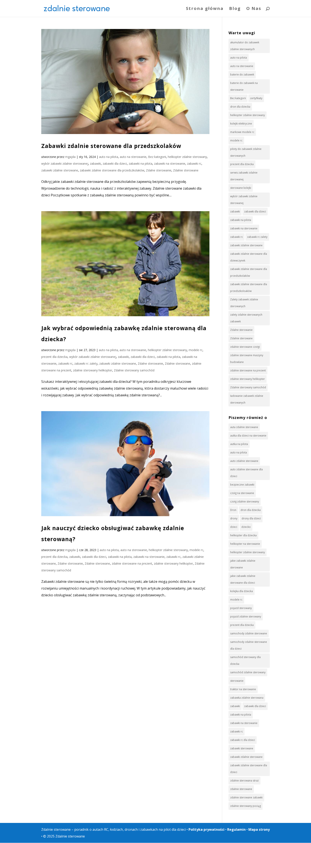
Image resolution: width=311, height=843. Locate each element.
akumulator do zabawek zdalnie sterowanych (244, 46)
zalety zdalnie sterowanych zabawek (246, 318)
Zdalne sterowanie (158, 170)
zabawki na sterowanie (169, 163)
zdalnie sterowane (241, 789)
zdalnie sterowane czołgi (245, 347)
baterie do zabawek (242, 74)
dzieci (233, 527)
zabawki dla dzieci (115, 163)
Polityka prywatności (206, 829)
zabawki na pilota (140, 163)
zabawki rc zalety (86, 363)
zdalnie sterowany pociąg (245, 806)
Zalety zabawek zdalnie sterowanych (244, 303)
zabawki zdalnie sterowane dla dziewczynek (248, 257)
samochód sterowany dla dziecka (245, 660)
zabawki (95, 163)
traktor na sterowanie (243, 689)
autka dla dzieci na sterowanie (248, 435)
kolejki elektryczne (241, 123)
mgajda (70, 157)
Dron (233, 510)
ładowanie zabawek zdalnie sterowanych (246, 399)
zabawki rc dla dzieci (242, 740)
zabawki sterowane (241, 748)
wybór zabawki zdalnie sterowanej (64, 163)
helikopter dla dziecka (243, 535)
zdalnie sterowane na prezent (132, 563)
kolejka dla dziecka (241, 591)
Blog (235, 9)
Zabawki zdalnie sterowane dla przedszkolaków (111, 146)
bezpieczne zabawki (242, 484)
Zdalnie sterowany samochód (134, 370)
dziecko (246, 527)
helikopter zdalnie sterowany (187, 157)
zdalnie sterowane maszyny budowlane (246, 358)
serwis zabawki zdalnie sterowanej (243, 176)
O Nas (253, 9)
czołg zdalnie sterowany (244, 501)
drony (233, 518)
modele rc (195, 350)
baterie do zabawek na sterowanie (244, 86)
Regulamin (236, 829)
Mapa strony (259, 829)
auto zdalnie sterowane (244, 461)
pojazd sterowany (241, 608)
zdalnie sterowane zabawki (246, 797)
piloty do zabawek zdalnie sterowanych (245, 152)
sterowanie (237, 681)
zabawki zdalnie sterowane (59, 170)
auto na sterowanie (133, 157)
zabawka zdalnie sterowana (246, 697)
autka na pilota (239, 444)
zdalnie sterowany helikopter (92, 370)
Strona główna (205, 9)
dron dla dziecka (240, 106)
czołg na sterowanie (242, 493)
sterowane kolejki (240, 188)
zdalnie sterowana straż (244, 780)
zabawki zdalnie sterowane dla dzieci (248, 769)
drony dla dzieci (251, 518)
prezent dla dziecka (54, 357)
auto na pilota (108, 157)
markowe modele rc (242, 132)
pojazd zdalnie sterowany (245, 616)
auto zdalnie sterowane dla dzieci (246, 473)
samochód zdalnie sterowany (248, 672)
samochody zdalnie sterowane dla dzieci (248, 645)
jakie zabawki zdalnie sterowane (242, 564)
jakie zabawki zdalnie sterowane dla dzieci (242, 579)
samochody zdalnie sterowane (248, 633)
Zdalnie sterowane (185, 170)
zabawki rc (194, 163)
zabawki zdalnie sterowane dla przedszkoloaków (248, 287)
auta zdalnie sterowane (244, 427)
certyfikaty (256, 98)
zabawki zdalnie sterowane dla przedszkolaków (112, 170)
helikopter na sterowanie (245, 544)
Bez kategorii (157, 157)
